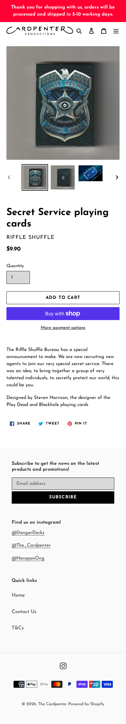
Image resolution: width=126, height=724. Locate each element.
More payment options (63, 328)
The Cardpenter (52, 704)
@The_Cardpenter (31, 545)
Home (18, 595)
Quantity (15, 266)
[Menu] (116, 31)
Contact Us (24, 611)
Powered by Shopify (86, 704)
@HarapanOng (28, 558)
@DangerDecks (28, 532)
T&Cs (18, 627)
